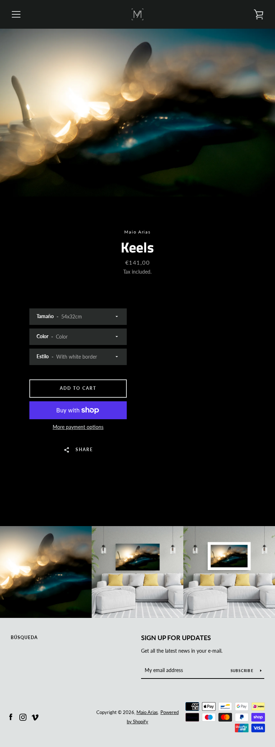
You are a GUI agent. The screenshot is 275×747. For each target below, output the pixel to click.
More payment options (78, 427)
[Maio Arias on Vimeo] (35, 716)
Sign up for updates (176, 638)
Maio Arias (147, 712)
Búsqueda (24, 637)
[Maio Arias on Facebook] (10, 716)
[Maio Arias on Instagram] (22, 716)
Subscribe (243, 670)
